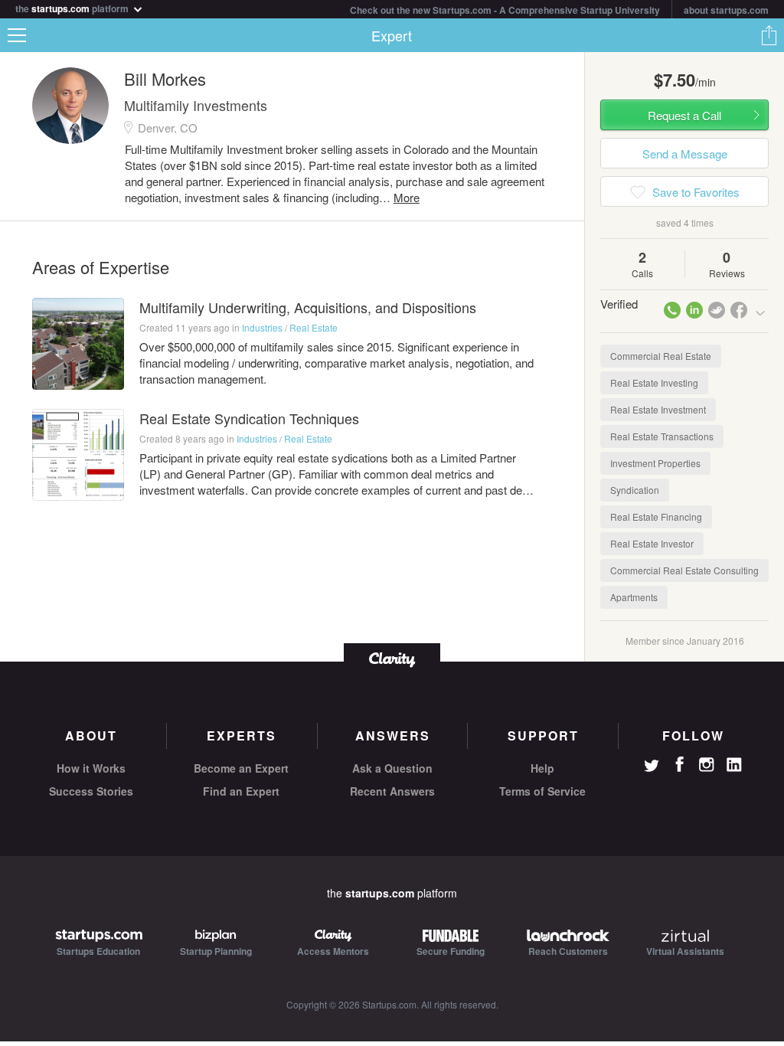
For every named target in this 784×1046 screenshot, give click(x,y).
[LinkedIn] (734, 765)
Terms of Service (542, 791)
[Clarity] (392, 658)
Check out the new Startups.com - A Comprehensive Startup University (505, 10)
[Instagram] (706, 765)
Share (768, 35)
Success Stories (91, 791)
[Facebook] (679, 764)
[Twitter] (651, 767)
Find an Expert (241, 791)
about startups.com (726, 10)
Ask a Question (392, 768)
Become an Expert (241, 768)
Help (542, 768)
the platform (73, 7)
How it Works (91, 768)
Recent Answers (392, 791)
